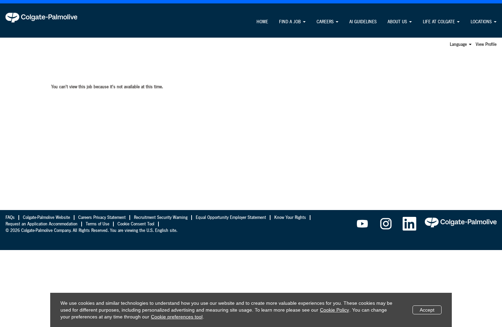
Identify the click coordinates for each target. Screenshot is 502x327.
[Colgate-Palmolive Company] (41, 17)
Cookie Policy (334, 310)
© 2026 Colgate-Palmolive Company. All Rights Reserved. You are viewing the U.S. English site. (91, 230)
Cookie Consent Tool (135, 224)
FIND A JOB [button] (290, 21)
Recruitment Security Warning (160, 217)
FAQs (10, 217)
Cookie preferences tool (177, 316)
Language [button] (459, 44)
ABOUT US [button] (398, 21)
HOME (262, 21)
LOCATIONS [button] (482, 21)
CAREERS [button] (326, 21)
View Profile (486, 44)
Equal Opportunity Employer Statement (231, 217)
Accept (427, 310)
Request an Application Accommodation (41, 224)
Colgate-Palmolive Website (46, 217)
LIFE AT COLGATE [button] (439, 21)
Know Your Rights (290, 217)
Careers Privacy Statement (102, 217)
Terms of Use (97, 224)
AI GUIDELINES (363, 21)
